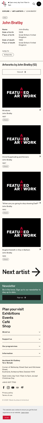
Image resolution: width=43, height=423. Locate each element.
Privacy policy (7, 393)
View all (20, 72)
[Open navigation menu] (39, 4)
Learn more (25, 412)
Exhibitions (11, 313)
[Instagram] (8, 387)
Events (7, 317)
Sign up (20, 297)
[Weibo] (22, 387)
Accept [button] (7, 417)
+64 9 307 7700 (9, 382)
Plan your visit (13, 309)
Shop (6, 326)
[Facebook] (3, 387)
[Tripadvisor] (17, 387)
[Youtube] (12, 387)
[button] (21, 100)
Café (6, 321)
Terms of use (7, 395)
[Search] (34, 4)
